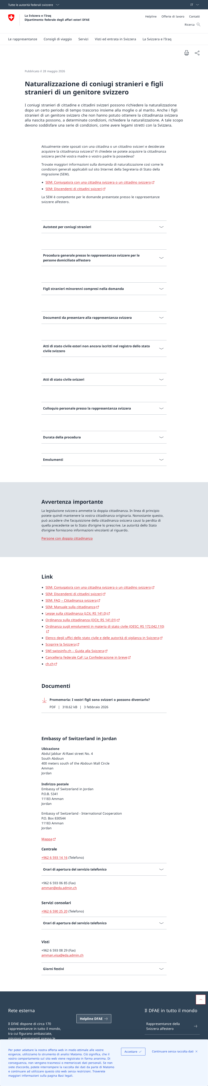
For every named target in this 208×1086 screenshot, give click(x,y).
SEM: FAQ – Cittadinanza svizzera (71, 600)
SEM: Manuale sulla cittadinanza (70, 607)
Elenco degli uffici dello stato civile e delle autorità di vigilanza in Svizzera (102, 638)
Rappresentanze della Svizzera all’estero (163, 1026)
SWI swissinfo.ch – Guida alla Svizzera (75, 651)
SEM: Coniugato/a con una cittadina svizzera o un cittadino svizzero (98, 182)
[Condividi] (197, 53)
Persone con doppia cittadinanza (67, 538)
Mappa (46, 839)
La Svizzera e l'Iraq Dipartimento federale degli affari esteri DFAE (57, 17)
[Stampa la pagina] (186, 52)
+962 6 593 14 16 (54, 857)
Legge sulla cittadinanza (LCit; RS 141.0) (76, 613)
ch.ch (50, 664)
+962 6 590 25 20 (54, 911)
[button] (22, 39)
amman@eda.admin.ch (59, 888)
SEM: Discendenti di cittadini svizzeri (74, 189)
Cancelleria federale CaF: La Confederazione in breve (86, 657)
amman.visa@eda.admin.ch (62, 955)
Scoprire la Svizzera (61, 644)
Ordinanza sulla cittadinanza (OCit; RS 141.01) (81, 620)
